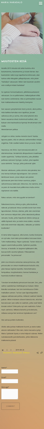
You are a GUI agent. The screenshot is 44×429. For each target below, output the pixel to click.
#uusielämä (7, 353)
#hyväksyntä (17, 353)
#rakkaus (26, 353)
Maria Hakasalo (11, 3)
